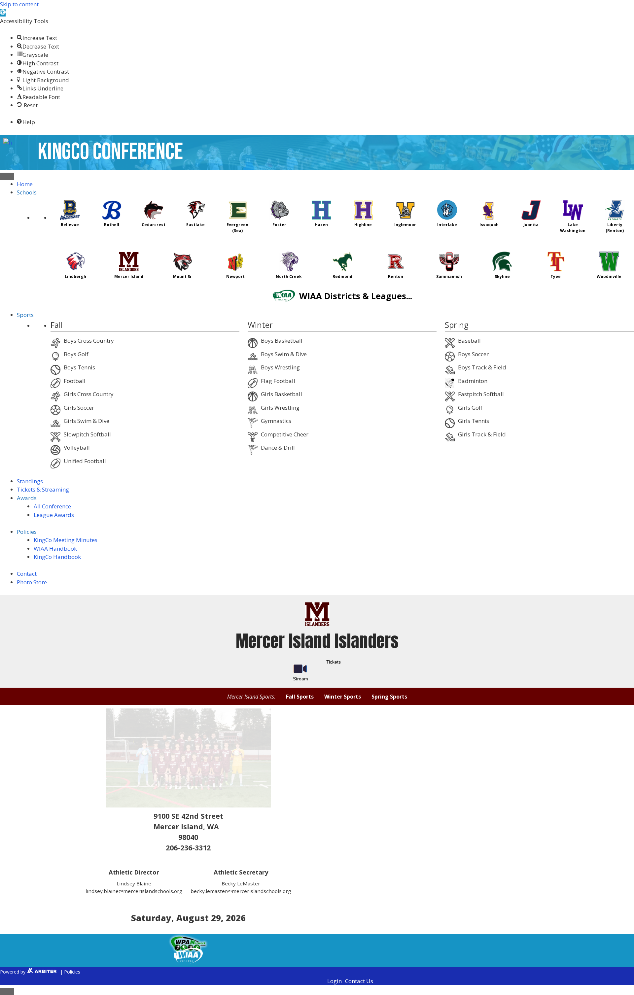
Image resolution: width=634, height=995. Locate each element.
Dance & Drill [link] (278, 447)
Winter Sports (342, 696)
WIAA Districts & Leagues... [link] (354, 295)
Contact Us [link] (359, 981)
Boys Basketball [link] (281, 340)
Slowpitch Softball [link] (87, 434)
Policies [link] (72, 972)
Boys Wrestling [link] (280, 367)
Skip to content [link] (19, 4)
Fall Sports (300, 696)
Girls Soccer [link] (79, 407)
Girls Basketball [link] (281, 394)
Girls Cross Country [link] (89, 394)
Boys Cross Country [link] (89, 340)
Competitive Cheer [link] (284, 434)
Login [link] (334, 981)
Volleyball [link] (77, 447)
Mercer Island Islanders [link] (317, 641)
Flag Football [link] (278, 381)
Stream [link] (300, 678)
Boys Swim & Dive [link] (284, 354)
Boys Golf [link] (76, 354)
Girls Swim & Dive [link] (86, 421)
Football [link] (75, 381)
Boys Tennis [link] (79, 367)
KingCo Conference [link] (110, 152)
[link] (3, 13)
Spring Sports (389, 696)
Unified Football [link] (85, 461)
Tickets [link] (333, 663)
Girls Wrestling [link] (280, 407)
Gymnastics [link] (276, 421)
